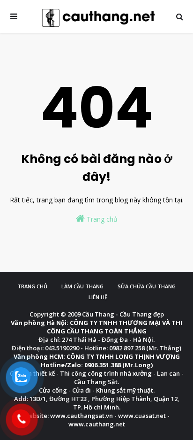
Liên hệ (98, 297)
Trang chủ (101, 219)
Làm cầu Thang (82, 286)
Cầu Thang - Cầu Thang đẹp (123, 314)
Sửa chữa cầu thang (147, 286)
